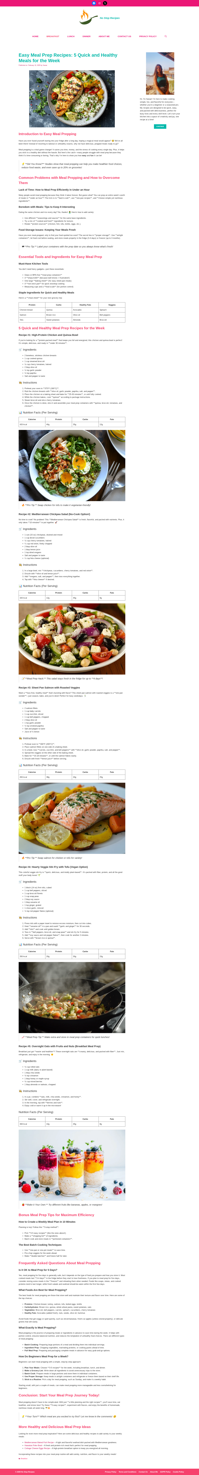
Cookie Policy (178, 1472)
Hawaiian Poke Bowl (33, 1445)
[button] (166, 36)
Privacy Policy (148, 36)
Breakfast (53, 36)
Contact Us (124, 36)
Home (35, 36)
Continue (160, 126)
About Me (104, 36)
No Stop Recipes (110, 18)
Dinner (87, 36)
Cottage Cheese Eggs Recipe (37, 1448)
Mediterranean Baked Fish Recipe (39, 1442)
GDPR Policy (165, 1472)
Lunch (71, 36)
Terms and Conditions (127, 1472)
